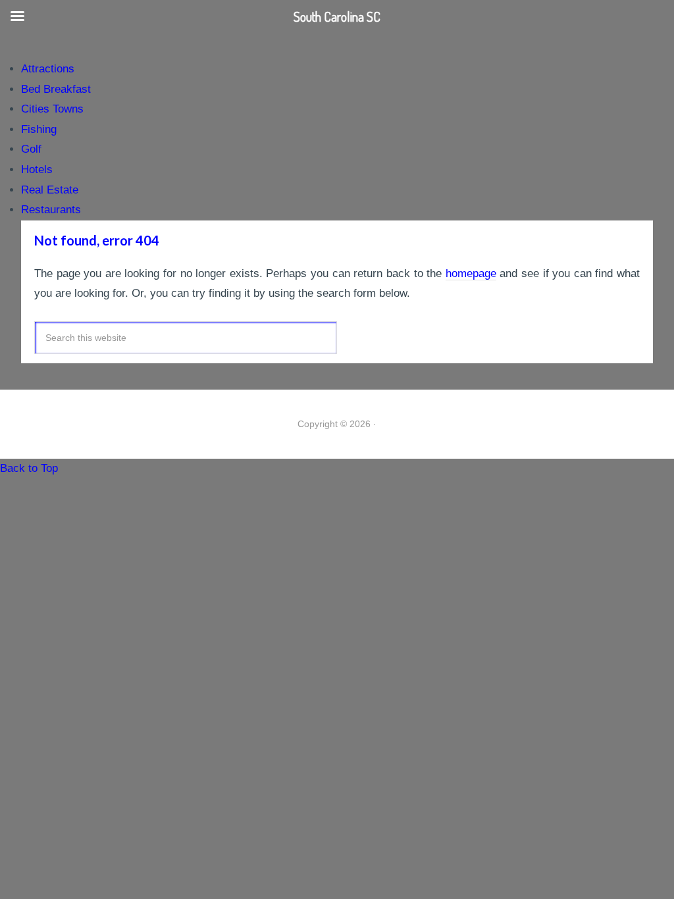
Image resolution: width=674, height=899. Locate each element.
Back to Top (29, 468)
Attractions (47, 69)
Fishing (39, 129)
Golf (31, 149)
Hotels (37, 169)
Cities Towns (52, 109)
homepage (471, 273)
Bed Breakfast (56, 89)
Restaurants (51, 209)
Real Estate (49, 190)
